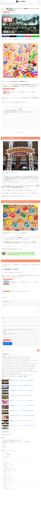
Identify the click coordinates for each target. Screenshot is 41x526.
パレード (16, 366)
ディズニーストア (16, 363)
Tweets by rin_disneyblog (6, 434)
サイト (4, 325)
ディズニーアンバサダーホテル (7, 363)
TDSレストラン (7, 475)
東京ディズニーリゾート (6, 291)
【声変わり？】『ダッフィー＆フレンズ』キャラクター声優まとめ (21, 400)
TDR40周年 (13, 291)
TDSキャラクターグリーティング (10, 469)
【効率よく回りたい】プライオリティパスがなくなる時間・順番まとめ (22, 425)
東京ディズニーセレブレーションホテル (31, 371)
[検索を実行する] (38, 350)
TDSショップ (7, 473)
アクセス (5, 452)
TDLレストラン (7, 488)
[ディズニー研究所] (20, 1)
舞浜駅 (21, 376)
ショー (27, 358)
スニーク (25, 360)
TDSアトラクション (8, 467)
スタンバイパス (18, 360)
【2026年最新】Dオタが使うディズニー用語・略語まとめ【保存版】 (21, 415)
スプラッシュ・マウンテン (32, 360)
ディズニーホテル (24, 363)
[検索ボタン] (1, 1)
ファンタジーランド (30, 368)
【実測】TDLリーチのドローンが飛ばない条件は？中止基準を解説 (21, 380)
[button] (5, 36)
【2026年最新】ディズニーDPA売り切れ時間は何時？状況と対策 (21, 385)
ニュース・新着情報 (7, 454)
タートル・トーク (25, 361)
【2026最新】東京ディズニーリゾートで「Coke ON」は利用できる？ (22, 405)
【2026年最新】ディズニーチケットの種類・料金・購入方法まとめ (21, 410)
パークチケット (22, 366)
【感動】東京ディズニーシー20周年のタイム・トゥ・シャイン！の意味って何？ (24, 283)
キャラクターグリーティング (7, 358)
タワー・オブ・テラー (16, 361)
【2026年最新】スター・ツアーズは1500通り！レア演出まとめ (20, 395)
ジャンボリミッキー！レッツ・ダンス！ (8, 360)
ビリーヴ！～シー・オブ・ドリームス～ (8, 368)
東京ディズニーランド (26, 291)
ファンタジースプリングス (20, 368)
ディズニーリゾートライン (33, 363)
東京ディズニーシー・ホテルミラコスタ (17, 371)
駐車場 (25, 376)
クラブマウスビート (16, 358)
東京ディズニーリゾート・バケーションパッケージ (10, 376)
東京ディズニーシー (19, 291)
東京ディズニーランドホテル (16, 373)
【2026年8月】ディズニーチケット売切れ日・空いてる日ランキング (21, 420)
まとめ (6, 113)
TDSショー (6, 471)
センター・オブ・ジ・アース (7, 361)
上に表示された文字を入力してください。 (9, 333)
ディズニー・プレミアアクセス (7, 366)
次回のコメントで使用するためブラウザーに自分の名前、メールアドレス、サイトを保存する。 (19, 329)
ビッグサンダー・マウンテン (30, 366)
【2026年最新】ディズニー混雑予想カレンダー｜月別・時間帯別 (21, 390)
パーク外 (5, 458)
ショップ (23, 358)
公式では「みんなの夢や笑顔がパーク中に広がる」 (14, 110)
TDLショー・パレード (8, 484)
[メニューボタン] (39, 1)
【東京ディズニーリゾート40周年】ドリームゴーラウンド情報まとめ (23, 92)
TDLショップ (7, 486)
